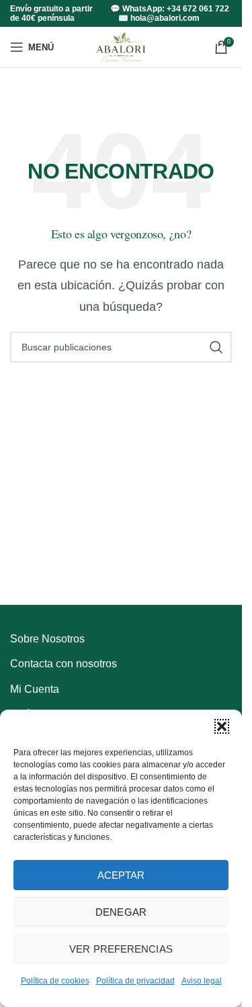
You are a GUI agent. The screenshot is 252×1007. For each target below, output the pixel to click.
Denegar (120, 912)
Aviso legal (201, 981)
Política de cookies (55, 981)
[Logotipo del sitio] (121, 46)
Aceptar (121, 875)
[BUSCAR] (216, 347)
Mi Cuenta (34, 689)
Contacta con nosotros (63, 663)
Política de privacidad (135, 981)
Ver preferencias (121, 949)
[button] (221, 726)
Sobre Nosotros (47, 638)
